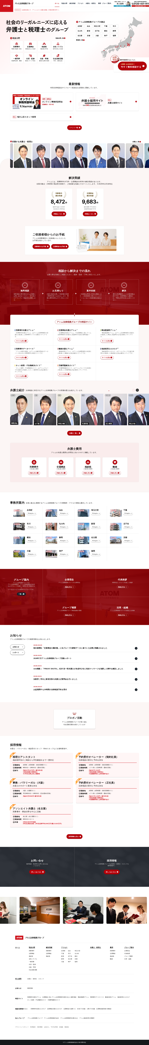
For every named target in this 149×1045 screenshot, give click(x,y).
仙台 (88, 26)
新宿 (88, 31)
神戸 (105, 35)
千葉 (105, 26)
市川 (114, 26)
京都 (88, 35)
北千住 (97, 31)
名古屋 (80, 35)
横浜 (105, 31)
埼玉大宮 (97, 26)
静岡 (114, 31)
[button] (136, 408)
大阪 (97, 35)
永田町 (80, 26)
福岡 (114, 35)
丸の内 (80, 31)
